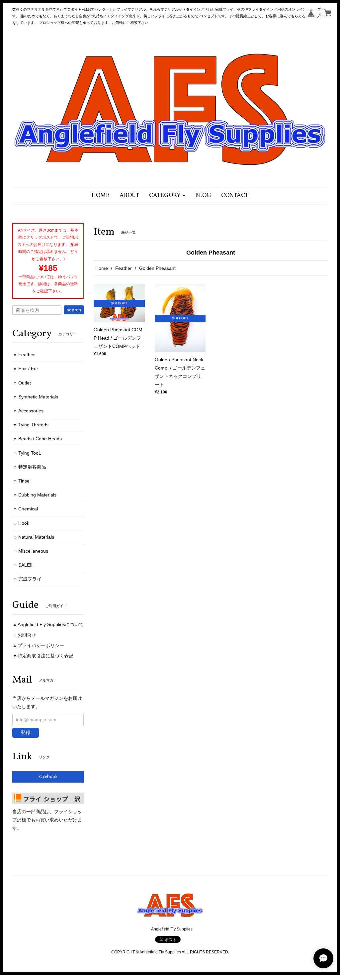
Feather (123, 268)
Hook (23, 523)
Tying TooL (29, 453)
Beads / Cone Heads (40, 438)
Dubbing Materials (37, 494)
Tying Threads (33, 424)
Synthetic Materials (38, 396)
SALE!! (25, 565)
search (74, 309)
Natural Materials (36, 537)
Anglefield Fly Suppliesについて (51, 624)
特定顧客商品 (32, 467)
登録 (25, 732)
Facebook (48, 777)
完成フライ (30, 579)
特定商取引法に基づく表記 (45, 655)
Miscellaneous (33, 551)
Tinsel (24, 481)
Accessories (30, 410)
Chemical (28, 508)
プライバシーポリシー (41, 645)
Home (101, 268)
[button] (167, 195)
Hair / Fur (28, 368)
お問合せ (27, 635)
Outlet (24, 382)
